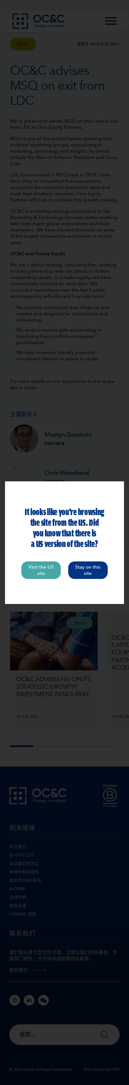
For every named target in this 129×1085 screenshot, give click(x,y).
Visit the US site (41, 570)
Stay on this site (88, 570)
